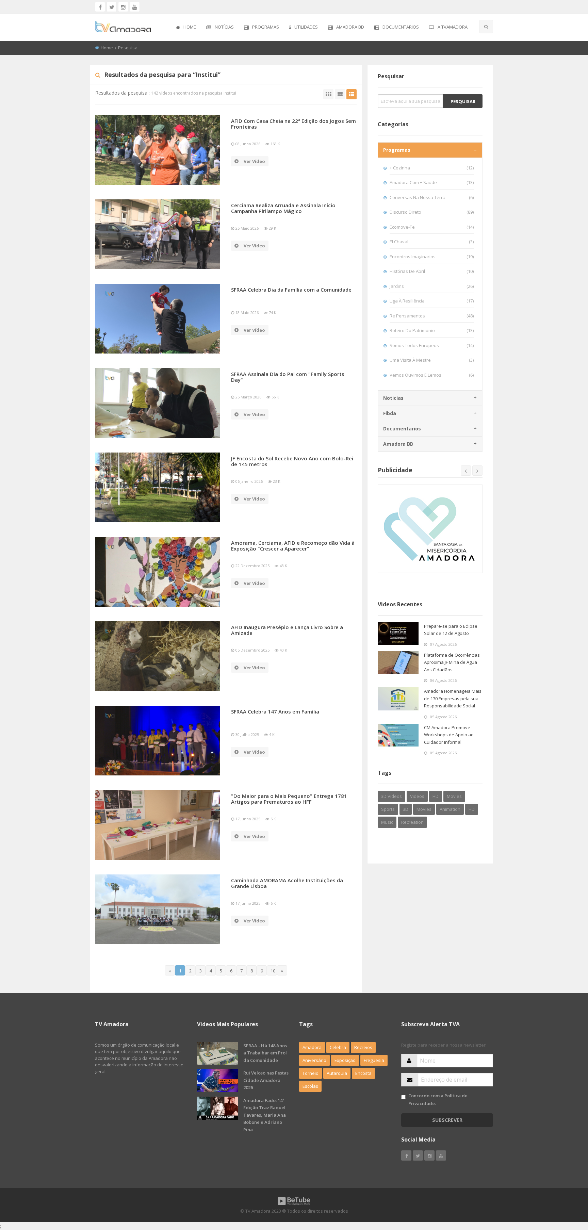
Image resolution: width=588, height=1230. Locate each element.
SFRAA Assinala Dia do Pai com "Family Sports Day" (287, 377)
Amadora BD (350, 27)
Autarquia (337, 1073)
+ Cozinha (432, 168)
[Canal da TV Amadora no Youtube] (135, 7)
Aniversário (314, 1060)
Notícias (224, 27)
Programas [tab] (396, 150)
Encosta (363, 1073)
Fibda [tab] (389, 413)
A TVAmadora (453, 27)
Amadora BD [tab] (398, 444)
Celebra (338, 1047)
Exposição (345, 1060)
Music (387, 822)
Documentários (400, 27)
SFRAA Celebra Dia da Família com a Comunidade (291, 289)
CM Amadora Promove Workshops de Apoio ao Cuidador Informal (449, 734)
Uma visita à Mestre (432, 360)
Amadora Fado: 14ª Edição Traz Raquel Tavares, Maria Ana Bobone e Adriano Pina (264, 1115)
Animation (450, 809)
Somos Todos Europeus (432, 345)
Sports (388, 809)
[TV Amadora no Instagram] (123, 7)
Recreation (412, 822)
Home (189, 27)
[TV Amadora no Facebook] (100, 7)
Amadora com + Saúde (432, 182)
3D (405, 809)
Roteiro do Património (432, 330)
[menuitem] (186, 27)
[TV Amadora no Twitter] (112, 7)
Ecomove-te (432, 227)
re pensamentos (432, 316)
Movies (454, 796)
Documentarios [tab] (402, 428)
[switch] (403, 1097)
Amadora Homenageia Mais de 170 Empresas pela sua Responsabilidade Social (452, 698)
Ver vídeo (254, 161)
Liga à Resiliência (432, 301)
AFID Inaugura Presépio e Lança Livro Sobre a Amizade (287, 630)
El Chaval (432, 242)
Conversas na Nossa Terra (432, 197)
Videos (417, 796)
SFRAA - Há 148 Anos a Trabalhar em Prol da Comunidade (265, 1053)
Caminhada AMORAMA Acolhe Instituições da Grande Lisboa (287, 883)
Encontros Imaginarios (432, 256)
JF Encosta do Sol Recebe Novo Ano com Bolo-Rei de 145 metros (292, 461)
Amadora (312, 1047)
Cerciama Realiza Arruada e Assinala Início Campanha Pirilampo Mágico (283, 208)
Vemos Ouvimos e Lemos (432, 375)
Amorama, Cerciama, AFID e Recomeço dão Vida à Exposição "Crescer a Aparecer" (293, 545)
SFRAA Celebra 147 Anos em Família (275, 711)
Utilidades (306, 27)
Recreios (363, 1047)
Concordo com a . (438, 1099)
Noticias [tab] (393, 398)
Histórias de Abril (432, 271)
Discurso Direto (432, 212)
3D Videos (391, 796)
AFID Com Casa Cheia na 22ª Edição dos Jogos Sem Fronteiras (293, 123)
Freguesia (374, 1060)
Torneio (310, 1073)
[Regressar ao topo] (565, 1187)
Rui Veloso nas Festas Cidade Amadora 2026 (266, 1080)
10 (273, 971)
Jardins (432, 286)
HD (435, 796)
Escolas (310, 1086)
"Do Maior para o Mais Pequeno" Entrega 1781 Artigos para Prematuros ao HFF (289, 798)
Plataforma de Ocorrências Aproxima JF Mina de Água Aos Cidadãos (452, 662)
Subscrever (447, 1120)
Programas (265, 27)
